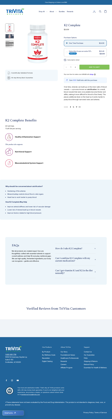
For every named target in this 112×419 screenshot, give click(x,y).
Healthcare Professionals (70, 358)
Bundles (62, 11)
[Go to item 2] (9, 36)
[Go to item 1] (9, 27)
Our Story (64, 352)
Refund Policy (89, 364)
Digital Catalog (47, 361)
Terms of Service (100, 412)
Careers (63, 364)
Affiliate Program (66, 368)
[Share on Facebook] (70, 107)
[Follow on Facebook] (6, 380)
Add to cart (94, 67)
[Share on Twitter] (73, 107)
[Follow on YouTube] (18, 380)
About (52, 11)
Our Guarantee (89, 355)
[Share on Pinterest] (76, 107)
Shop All (42, 11)
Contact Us (88, 352)
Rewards (70, 11)
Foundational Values (68, 355)
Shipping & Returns (91, 361)
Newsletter (46, 358)
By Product (46, 352)
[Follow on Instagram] (12, 380)
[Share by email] (79, 107)
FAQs (86, 358)
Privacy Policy (88, 412)
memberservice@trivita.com (30, 394)
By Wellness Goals (48, 355)
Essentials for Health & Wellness (95, 368)
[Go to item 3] (9, 44)
